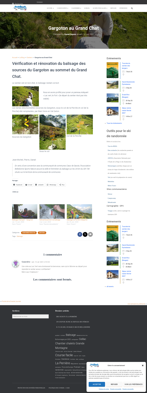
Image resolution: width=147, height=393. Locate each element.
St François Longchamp (61, 375)
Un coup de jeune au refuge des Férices (72, 322)
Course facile (64, 355)
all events (110, 286)
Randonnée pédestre (28, 232)
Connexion (40, 2)
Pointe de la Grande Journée (11, 301)
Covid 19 (76, 356)
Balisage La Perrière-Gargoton (77, 220)
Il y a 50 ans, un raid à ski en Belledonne (73, 327)
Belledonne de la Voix (82, 335)
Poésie (82, 367)
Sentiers (29, 57)
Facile (83, 356)
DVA (80, 356)
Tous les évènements (114, 123)
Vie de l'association (60, 377)
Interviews (123, 8)
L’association (62, 8)
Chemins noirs (59, 351)
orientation (58, 367)
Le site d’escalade (99, 8)
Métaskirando (112, 202)
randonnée (59, 370)
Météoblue (111, 181)
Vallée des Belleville (81, 375)
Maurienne (74, 364)
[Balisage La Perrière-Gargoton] (79, 211)
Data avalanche (112, 150)
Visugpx (110, 211)
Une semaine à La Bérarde (136, 304)
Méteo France (112, 185)
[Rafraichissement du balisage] (52, 211)
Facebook (14, 387)
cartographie (75, 339)
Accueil (50, 8)
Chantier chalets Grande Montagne (69, 346)
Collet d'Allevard (77, 351)
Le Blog (87, 8)
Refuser (114, 384)
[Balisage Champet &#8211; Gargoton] (24, 211)
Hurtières (72, 359)
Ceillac (82, 339)
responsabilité (68, 370)
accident (57, 335)
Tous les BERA (112, 146)
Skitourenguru (112, 166)
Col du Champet (68, 351)
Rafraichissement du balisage (49, 220)
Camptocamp (112, 198)
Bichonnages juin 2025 (63, 339)
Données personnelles (115, 389)
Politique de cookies (104, 389)
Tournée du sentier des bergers (126, 65)
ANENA (110, 158)
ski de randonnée (76, 372)
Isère (77, 359)
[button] (143, 365)
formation (57, 359)
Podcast (77, 367)
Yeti (109, 177)
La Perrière (62, 363)
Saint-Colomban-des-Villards (62, 372)
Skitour (110, 194)
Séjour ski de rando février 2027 (126, 110)
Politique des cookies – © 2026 (59, 388)
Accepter (97, 384)
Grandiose (65, 359)
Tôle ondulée (72, 375)
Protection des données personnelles (31, 388)
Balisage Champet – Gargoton (22, 220)
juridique (81, 359)
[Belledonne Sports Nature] (20, 8)
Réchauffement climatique (80, 370)
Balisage (20, 236)
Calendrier (75, 8)
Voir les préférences (134, 384)
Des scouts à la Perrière (66, 316)
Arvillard (62, 335)
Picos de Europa (67, 367)
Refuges (113, 8)
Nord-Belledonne (83, 364)
